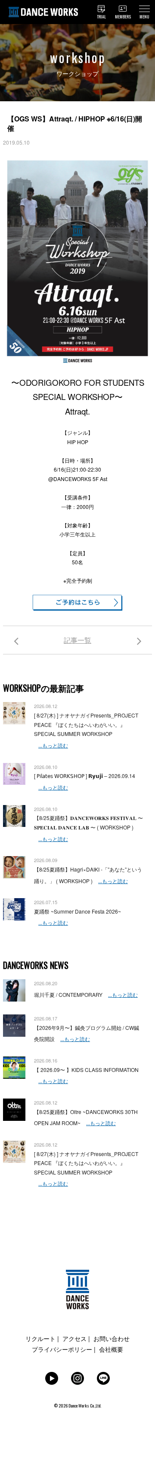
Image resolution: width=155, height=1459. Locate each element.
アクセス (74, 1338)
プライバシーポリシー (62, 1349)
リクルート (40, 1338)
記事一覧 (77, 640)
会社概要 (111, 1349)
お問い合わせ (111, 1338)
